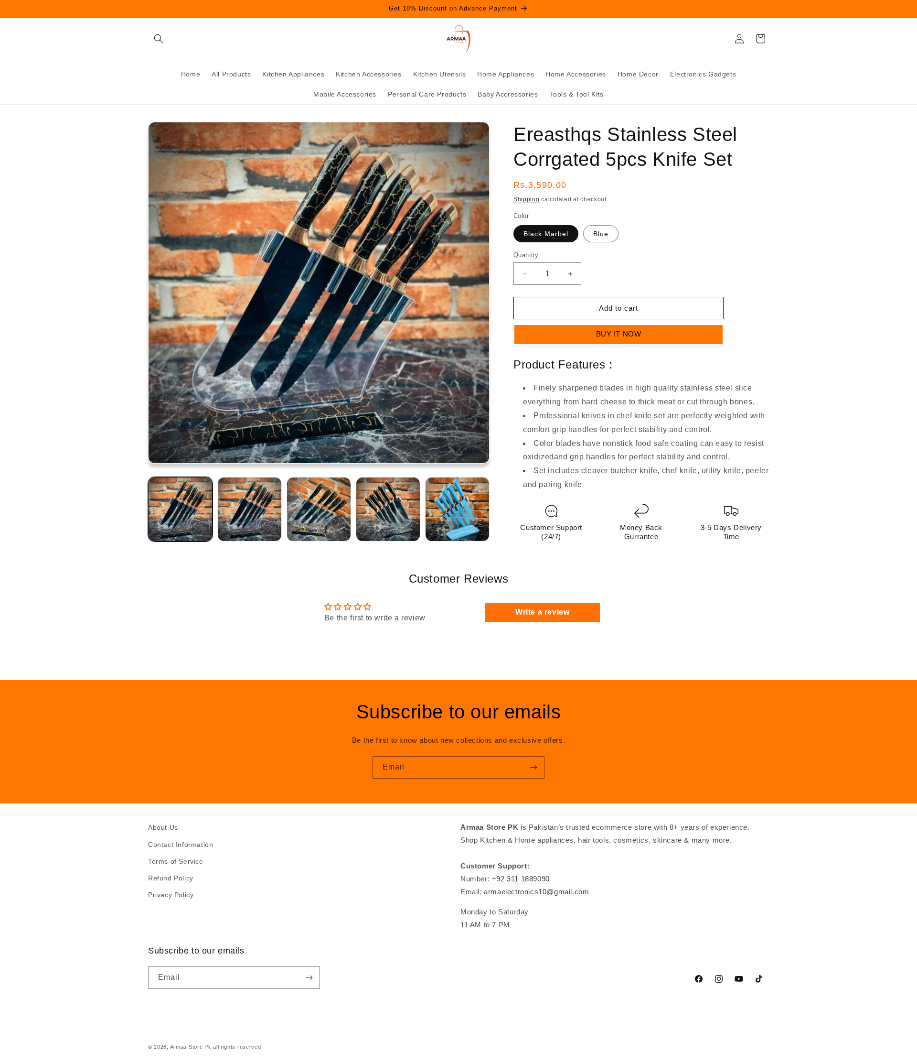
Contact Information (180, 844)
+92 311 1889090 (521, 879)
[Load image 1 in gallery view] (180, 509)
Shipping (526, 199)
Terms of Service (175, 861)
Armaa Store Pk (191, 1047)
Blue (600, 234)
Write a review (542, 612)
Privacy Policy (170, 895)
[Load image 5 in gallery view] (457, 509)
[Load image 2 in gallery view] (249, 509)
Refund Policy (170, 878)
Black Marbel (545, 234)
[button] (158, 38)
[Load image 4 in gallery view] (388, 509)
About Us (163, 827)
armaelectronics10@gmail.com (536, 892)
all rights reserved (237, 1047)
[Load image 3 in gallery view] (319, 509)
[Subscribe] (533, 767)
